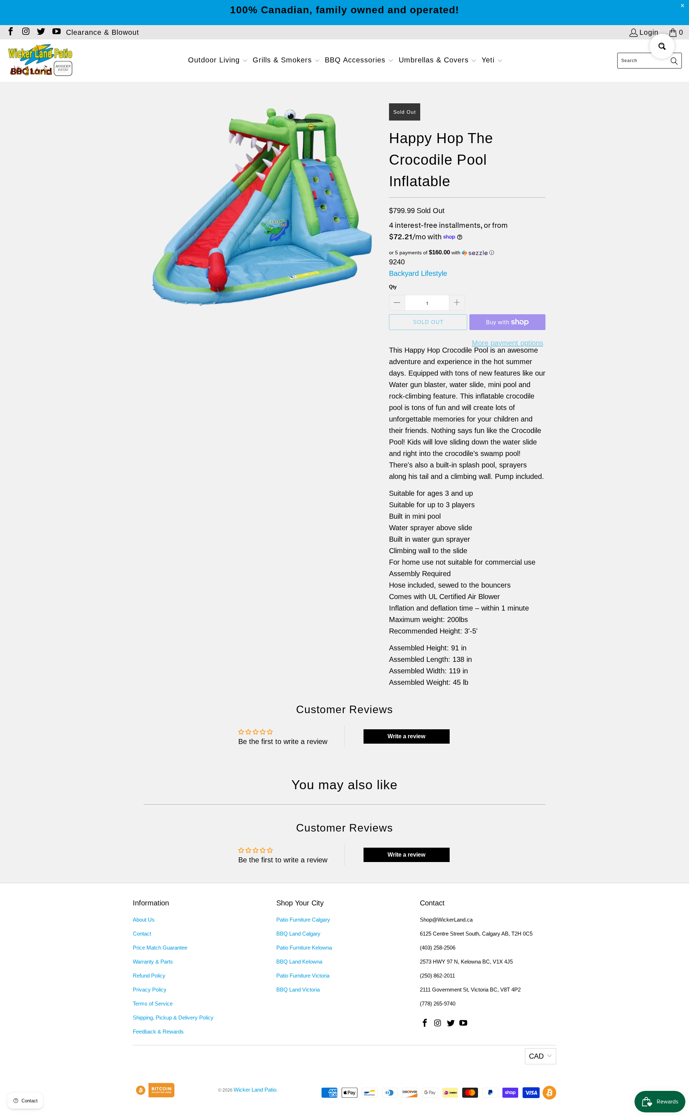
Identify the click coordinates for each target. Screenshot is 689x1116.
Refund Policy (149, 976)
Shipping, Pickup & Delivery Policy (173, 1017)
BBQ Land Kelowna (299, 962)
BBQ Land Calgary (298, 934)
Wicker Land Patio (255, 1090)
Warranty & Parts (153, 962)
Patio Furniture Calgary (303, 920)
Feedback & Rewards (158, 1031)
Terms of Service (153, 1003)
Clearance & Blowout (102, 32)
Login (648, 32)
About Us (144, 920)
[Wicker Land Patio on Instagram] (25, 32)
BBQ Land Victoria (298, 989)
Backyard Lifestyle (418, 273)
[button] (218, 60)
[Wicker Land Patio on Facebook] (10, 32)
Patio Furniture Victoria (302, 976)
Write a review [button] (406, 736)
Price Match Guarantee (160, 948)
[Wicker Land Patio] (40, 60)
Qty (393, 286)
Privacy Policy (150, 989)
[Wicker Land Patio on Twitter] (40, 32)
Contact (142, 934)
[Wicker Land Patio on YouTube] (55, 32)
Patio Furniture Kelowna (304, 948)
